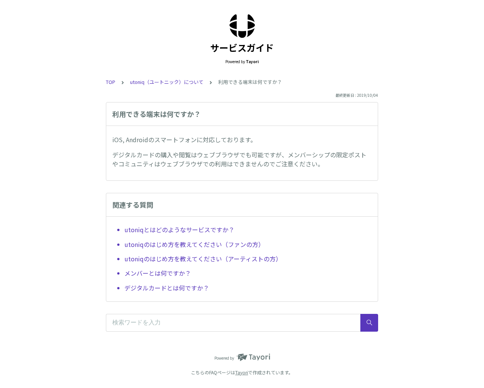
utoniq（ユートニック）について (166, 81)
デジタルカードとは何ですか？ (166, 287)
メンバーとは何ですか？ (157, 273)
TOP (110, 81)
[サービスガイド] (242, 25)
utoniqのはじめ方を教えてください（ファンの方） (194, 244)
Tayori (241, 372)
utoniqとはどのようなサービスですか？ (179, 229)
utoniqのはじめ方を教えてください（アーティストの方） (203, 258)
